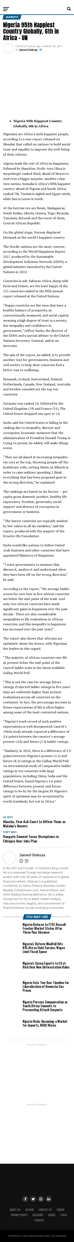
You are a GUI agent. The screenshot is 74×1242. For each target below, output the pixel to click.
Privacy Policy (19, 1215)
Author (29, 1210)
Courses (39, 1220)
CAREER (60, 1210)
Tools (63, 1215)
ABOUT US (15, 1210)
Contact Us (45, 1210)
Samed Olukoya (28, 50)
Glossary (37, 1215)
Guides (52, 1215)
